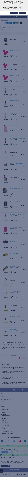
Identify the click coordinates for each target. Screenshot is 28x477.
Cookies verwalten (13, 12)
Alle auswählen (22, 12)
